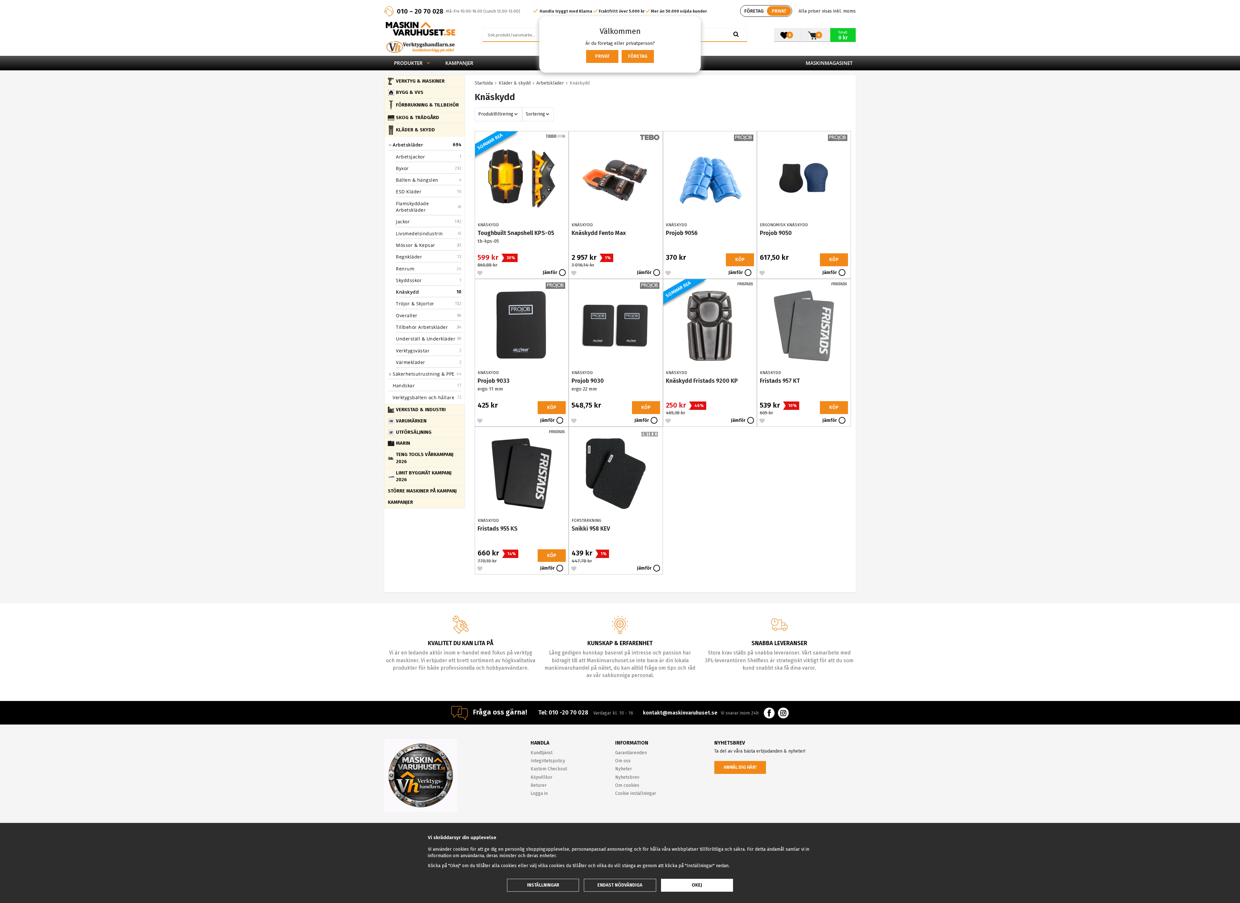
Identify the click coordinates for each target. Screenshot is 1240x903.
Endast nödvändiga (619, 885)
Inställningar (543, 885)
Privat (602, 56)
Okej (697, 885)
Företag (637, 56)
